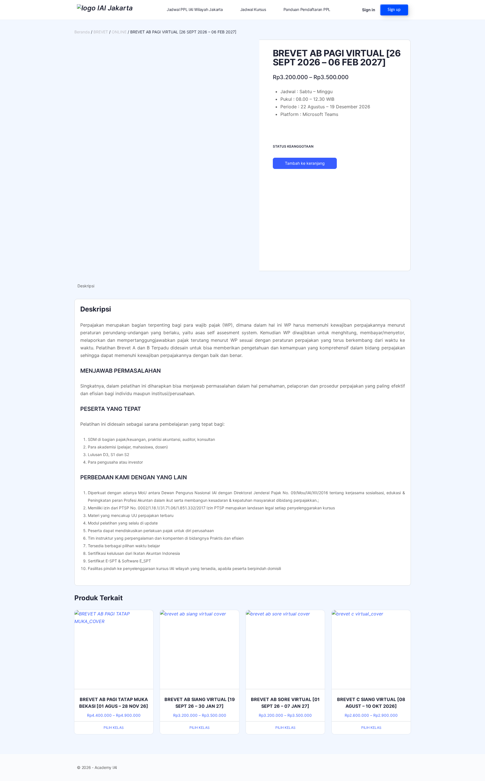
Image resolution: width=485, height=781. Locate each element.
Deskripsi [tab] (85, 285)
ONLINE (119, 31)
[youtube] (404, 767)
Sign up (394, 10)
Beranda (82, 31)
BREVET (100, 31)
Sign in (368, 9)
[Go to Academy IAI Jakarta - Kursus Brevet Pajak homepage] (105, 9)
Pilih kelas (114, 727)
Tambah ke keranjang (305, 163)
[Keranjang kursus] (352, 10)
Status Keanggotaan (293, 146)
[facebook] (384, 767)
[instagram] (394, 767)
